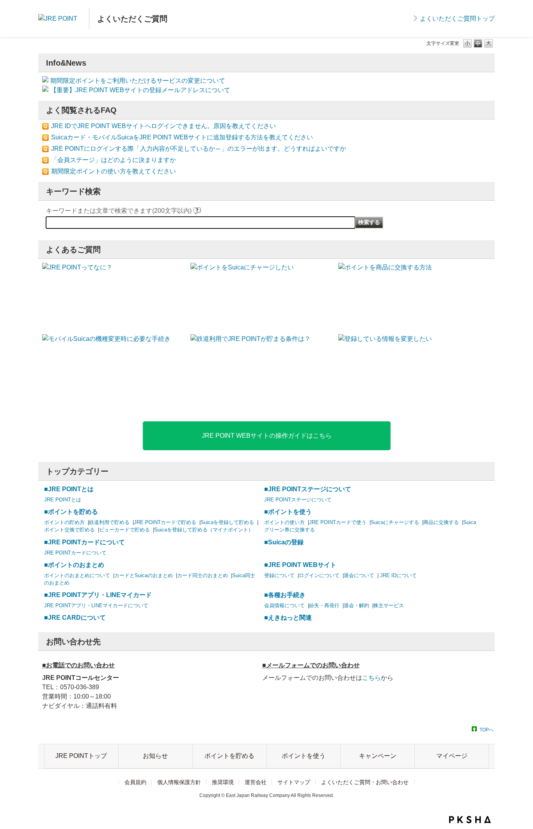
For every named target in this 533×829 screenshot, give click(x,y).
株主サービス (388, 605)
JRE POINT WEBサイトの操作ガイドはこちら (267, 435)
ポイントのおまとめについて (77, 575)
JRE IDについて (397, 575)
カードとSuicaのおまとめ (143, 575)
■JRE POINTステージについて (307, 489)
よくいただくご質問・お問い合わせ (365, 782)
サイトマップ (293, 782)
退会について (359, 575)
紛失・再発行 (324, 605)
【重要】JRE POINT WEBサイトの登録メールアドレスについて (140, 90)
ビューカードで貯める (124, 530)
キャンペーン (377, 755)
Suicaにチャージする (395, 522)
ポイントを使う (303, 755)
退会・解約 (356, 605)
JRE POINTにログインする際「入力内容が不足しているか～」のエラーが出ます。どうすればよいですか (198, 148)
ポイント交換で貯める (69, 530)
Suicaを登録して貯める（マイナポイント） (203, 530)
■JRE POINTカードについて (84, 542)
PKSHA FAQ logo (470, 820)
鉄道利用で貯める (109, 522)
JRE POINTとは (62, 500)
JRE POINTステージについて (298, 500)
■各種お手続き (285, 595)
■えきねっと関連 (288, 617)
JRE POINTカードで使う (337, 522)
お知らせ (155, 755)
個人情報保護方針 (179, 782)
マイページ (451, 755)
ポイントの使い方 (284, 522)
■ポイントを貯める (71, 511)
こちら (371, 677)
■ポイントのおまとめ (74, 565)
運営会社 (255, 782)
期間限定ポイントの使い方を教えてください (113, 171)
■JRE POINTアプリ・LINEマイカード (98, 595)
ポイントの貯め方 (64, 522)
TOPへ (487, 729)
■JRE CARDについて (75, 617)
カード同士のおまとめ (202, 575)
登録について (279, 575)
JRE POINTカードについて (75, 553)
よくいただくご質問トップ (457, 18)
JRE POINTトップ (81, 755)
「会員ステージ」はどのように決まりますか (113, 160)
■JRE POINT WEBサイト (300, 565)
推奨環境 (223, 782)
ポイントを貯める (229, 755)
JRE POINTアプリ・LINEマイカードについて (96, 605)
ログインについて (319, 575)
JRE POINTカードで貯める (165, 522)
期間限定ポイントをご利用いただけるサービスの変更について (137, 80)
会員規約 (135, 782)
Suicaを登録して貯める (227, 522)
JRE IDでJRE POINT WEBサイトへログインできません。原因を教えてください (163, 126)
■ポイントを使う (288, 511)
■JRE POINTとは (69, 489)
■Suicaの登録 (284, 542)
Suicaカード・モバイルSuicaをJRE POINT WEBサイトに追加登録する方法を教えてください (182, 137)
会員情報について (284, 605)
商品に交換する (441, 522)
